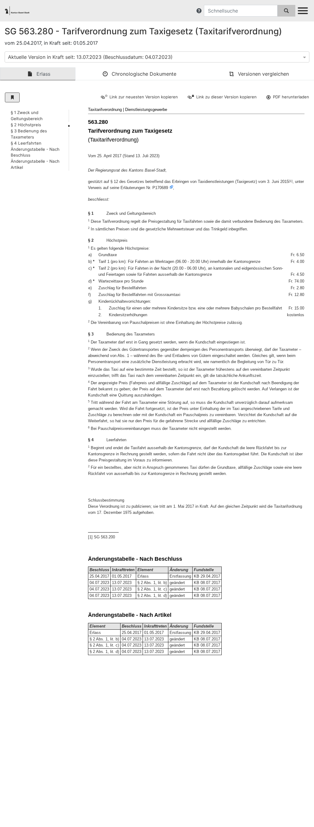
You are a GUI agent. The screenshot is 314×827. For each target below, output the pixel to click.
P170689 (160, 187)
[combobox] (157, 57)
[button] (199, 10)
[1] (291, 181)
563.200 (108, 537)
